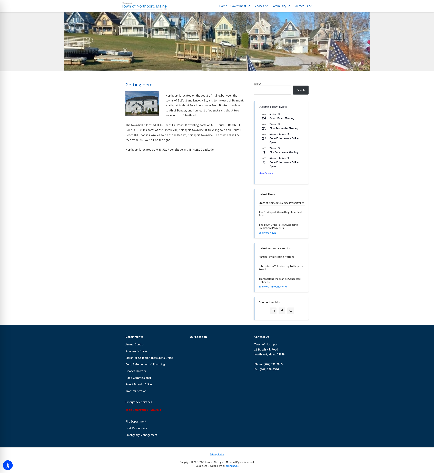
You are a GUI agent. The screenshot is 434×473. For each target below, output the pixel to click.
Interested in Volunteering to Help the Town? (281, 267)
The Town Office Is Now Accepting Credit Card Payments (278, 226)
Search (257, 83)
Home (223, 6)
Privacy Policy (217, 454)
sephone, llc (232, 465)
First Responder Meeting (284, 128)
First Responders (136, 428)
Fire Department (135, 421)
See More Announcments (273, 286)
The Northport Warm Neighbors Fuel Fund (280, 213)
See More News (267, 232)
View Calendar (266, 173)
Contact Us (301, 6)
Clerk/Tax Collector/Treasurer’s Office (149, 358)
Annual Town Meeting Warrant (276, 256)
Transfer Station (135, 391)
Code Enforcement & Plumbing (145, 364)
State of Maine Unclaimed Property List (281, 202)
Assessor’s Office (136, 351)
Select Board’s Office (138, 384)
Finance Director (135, 371)
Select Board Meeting (282, 118)
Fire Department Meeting (284, 152)
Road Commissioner (138, 378)
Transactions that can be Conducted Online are (280, 280)
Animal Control (134, 344)
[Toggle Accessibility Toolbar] (8, 465)
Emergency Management (141, 435)
